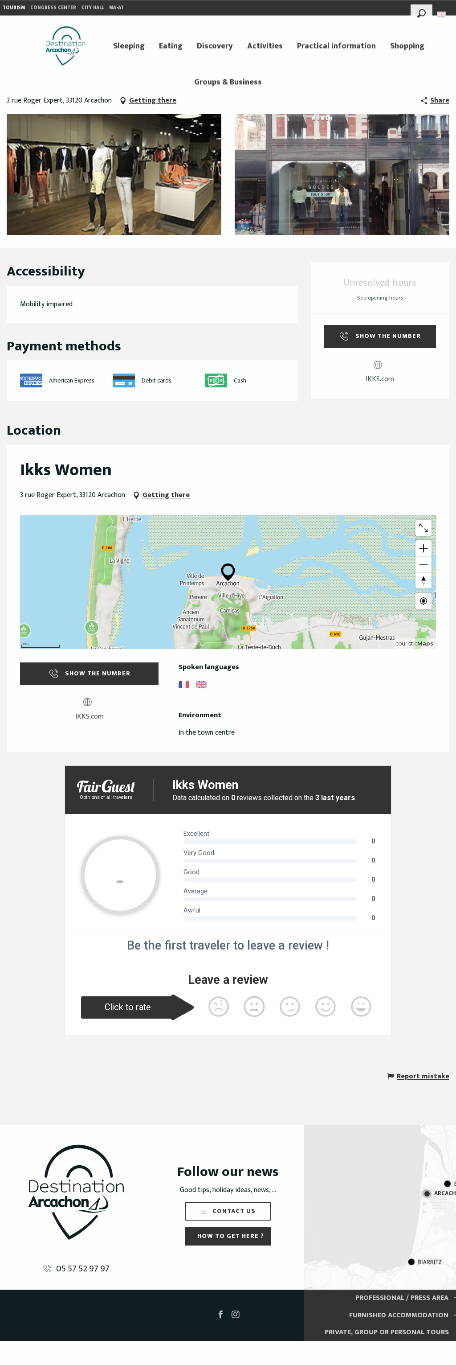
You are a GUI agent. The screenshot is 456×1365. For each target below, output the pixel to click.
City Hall (92, 8)
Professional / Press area (401, 1298)
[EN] (442, 14)
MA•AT (116, 8)
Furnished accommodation (398, 1315)
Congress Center (53, 8)
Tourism (14, 8)
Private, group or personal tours (387, 1332)
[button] (421, 12)
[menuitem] (65, 46)
